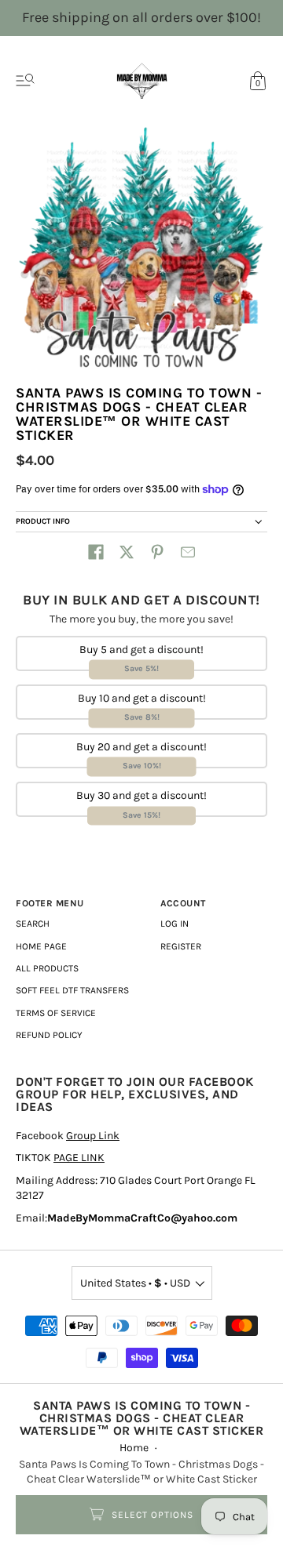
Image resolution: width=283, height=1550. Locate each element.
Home (134, 1447)
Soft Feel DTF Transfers (72, 990)
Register (180, 946)
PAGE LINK (79, 1157)
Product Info (43, 521)
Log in (174, 923)
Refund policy (49, 1034)
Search (33, 923)
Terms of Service (56, 1012)
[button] (96, 552)
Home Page (41, 946)
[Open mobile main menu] (25, 80)
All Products (47, 968)
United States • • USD (135, 1283)
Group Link (92, 1135)
